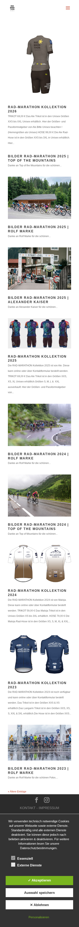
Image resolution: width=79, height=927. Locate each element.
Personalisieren (39, 917)
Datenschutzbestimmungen (38, 848)
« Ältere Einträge (17, 791)
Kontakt (27, 808)
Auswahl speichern (39, 892)
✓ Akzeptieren (39, 880)
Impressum (49, 808)
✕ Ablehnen (39, 905)
